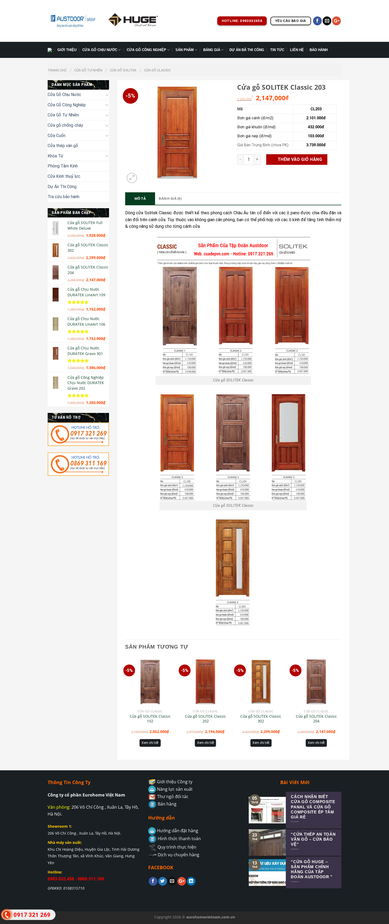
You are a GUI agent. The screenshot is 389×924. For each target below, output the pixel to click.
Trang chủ (57, 70)
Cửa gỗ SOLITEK (123, 70)
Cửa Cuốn (56, 135)
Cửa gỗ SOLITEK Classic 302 (260, 718)
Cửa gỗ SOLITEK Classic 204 (316, 718)
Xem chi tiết (150, 743)
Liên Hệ (297, 50)
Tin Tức (277, 50)
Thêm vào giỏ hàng (300, 159)
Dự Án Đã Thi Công (246, 50)
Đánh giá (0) (170, 198)
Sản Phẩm (184, 50)
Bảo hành (319, 50)
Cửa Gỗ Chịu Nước (99, 50)
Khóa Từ (55, 155)
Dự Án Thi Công (62, 186)
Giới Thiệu (66, 50)
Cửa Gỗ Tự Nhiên (88, 70)
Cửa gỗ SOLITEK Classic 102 (150, 718)
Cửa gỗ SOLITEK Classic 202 (205, 718)
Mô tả (140, 198)
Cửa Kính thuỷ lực (64, 176)
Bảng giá (211, 50)
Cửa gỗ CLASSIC (157, 70)
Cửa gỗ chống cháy (65, 125)
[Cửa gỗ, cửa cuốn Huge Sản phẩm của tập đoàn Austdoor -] (73, 21)
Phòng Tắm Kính (63, 166)
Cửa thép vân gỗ (63, 145)
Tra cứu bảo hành (63, 196)
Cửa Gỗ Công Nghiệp (146, 50)
